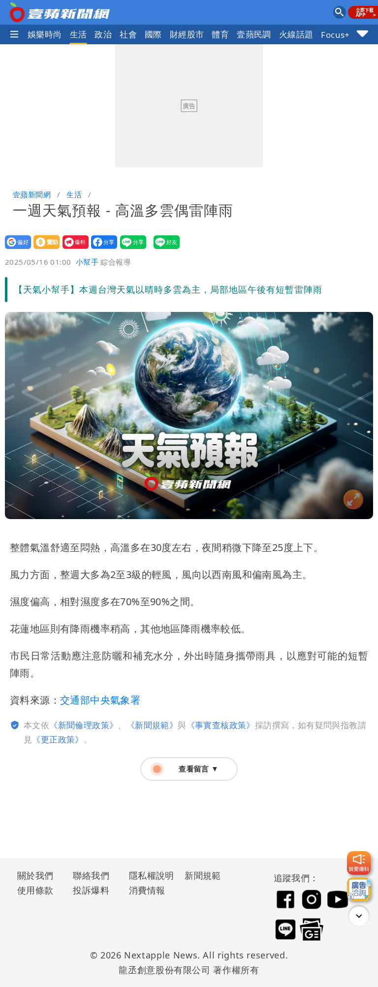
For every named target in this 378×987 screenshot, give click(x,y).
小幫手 (87, 262)
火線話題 (296, 34)
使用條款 (35, 890)
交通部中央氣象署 (100, 700)
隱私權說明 (148, 875)
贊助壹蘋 (43, 248)
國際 (153, 34)
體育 (220, 34)
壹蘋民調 (254, 34)
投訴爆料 (91, 890)
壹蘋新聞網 (32, 194)
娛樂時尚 (45, 34)
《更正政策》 (57, 739)
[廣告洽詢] (359, 889)
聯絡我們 (91, 875)
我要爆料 (73, 248)
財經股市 (187, 34)
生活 (78, 34)
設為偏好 (15, 248)
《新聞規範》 (152, 725)
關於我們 (35, 875)
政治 (103, 34)
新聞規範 (203, 875)
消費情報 (147, 890)
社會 (128, 34)
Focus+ (335, 34)
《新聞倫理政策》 (83, 725)
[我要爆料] (359, 863)
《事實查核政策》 (221, 725)
